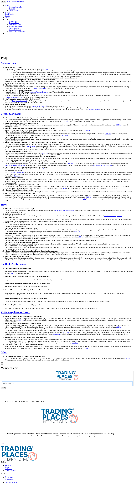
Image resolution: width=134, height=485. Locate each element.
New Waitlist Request (15, 26)
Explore (7, 5)
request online (31, 146)
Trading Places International (15, 2)
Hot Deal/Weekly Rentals (13, 264)
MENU (3, 2)
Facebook (9, 477)
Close (3, 387)
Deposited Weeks (14, 23)
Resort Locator (13, 10)
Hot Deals (12, 9)
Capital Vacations (10, 470)
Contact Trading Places (39, 88)
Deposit (7, 16)
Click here (65, 121)
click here (45, 69)
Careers (7, 467)
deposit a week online (17, 172)
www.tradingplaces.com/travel (102, 165)
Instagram (9, 479)
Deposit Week (13, 21)
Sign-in (7, 17)
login (64, 188)
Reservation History (15, 24)
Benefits (7, 12)
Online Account (8, 63)
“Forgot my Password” (19, 101)
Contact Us (8, 469)
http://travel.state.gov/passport (64, 210)
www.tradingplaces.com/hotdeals (15, 165)
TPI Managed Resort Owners (15, 312)
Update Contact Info (15, 30)
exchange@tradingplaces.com (39, 92)
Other (4, 352)
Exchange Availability (15, 7)
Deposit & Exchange (11, 113)
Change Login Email (94, 109)
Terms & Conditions (11, 482)
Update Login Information (17, 31)
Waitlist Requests (14, 28)
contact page (57, 334)
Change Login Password (39, 106)
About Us (8, 465)
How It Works (9, 14)
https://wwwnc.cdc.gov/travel (113, 216)
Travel (4, 204)
